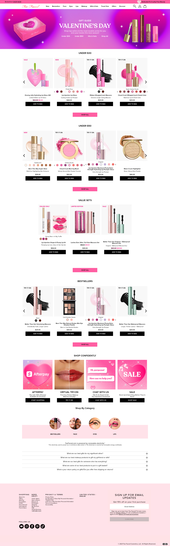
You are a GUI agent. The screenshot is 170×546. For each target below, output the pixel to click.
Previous (24, 82)
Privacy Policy (49, 497)
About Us (22, 497)
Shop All (105, 36)
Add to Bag (37, 104)
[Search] (135, 6)
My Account (35, 506)
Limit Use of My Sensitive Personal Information (59, 501)
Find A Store (23, 508)
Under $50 (79, 36)
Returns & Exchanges (35, 502)
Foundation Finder (22, 502)
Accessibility (49, 504)
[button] (85, 454)
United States (87, 494)
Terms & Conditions (51, 503)
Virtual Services (36, 509)
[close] (147, 454)
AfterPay (21, 500)
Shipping (34, 504)
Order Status (35, 498)
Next (146, 82)
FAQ (33, 508)
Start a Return (36, 500)
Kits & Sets (92, 36)
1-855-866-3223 (36, 511)
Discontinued (23, 504)
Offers (21, 498)
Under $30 (65, 36)
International (22, 506)
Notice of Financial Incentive (128, 514)
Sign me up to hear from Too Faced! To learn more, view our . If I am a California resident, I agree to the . (128, 512)
